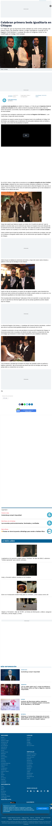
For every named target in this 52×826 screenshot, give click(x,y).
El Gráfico (29, 765)
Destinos (3, 779)
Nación (2, 737)
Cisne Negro (4, 797)
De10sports (29, 766)
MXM (2, 773)
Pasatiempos (30, 773)
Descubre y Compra (31, 753)
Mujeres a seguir (5, 740)
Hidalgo (28, 742)
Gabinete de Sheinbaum (4, 748)
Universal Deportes (5, 763)
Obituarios (29, 760)
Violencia (32, 817)
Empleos (29, 758)
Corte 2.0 (3, 739)
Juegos (28, 771)
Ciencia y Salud (5, 771)
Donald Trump (4, 751)
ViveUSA (29, 770)
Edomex (29, 737)
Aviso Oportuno (30, 757)
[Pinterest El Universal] (44, 791)
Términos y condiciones (32, 819)
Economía (3, 761)
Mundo (2, 750)
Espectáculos (4, 764)
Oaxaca (28, 739)
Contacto (41, 819)
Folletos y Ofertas (31, 755)
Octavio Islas (5, 513)
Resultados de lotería (30, 777)
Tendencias (3, 769)
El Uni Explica (4, 745)
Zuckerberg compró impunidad (11, 515)
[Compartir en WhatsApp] (25, 404)
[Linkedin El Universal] (47, 791)
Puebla (28, 740)
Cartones (3, 760)
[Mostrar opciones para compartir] (51, 6)
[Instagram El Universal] (41, 791)
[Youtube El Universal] (38, 791)
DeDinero (29, 768)
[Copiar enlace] (29, 404)
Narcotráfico (4, 756)
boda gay (5, 398)
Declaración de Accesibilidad (19, 819)
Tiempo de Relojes (5, 796)
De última (3, 777)
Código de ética (25, 817)
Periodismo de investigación (4, 743)
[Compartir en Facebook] (20, 404)
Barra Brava (4, 529)
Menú (2, 776)
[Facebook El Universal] (30, 791)
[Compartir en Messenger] (27, 404)
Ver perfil (10, 100)
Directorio (4, 817)
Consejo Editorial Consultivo (14, 817)
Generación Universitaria (30, 762)
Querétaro (29, 743)
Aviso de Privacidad (45, 817)
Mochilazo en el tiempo (8, 521)
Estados (10, 96)
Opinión (4, 510)
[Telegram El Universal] (27, 791)
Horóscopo (29, 774)
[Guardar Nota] (32, 404)
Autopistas (3, 781)
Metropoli (3, 753)
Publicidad (37, 817)
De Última (3, 791)
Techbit (3, 774)
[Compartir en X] (22, 404)
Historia (10, 819)
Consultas (3, 782)
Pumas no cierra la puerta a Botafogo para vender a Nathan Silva (23, 531)
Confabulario (4, 768)
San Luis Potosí (30, 745)
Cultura (3, 766)
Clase (2, 786)
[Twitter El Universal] (34, 791)
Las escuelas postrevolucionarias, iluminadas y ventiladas (20, 523)
